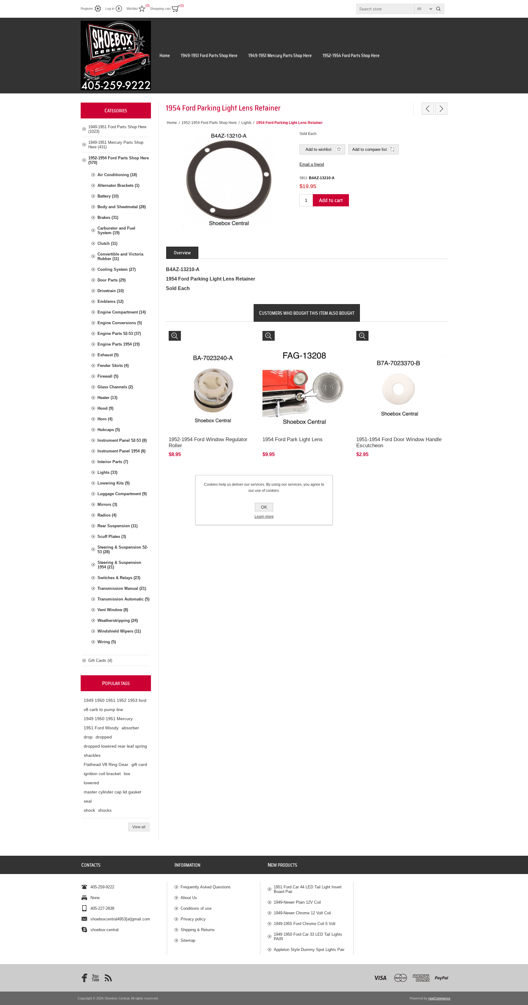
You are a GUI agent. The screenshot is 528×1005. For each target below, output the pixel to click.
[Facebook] (82, 978)
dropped (104, 737)
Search (438, 9)
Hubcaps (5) (108, 429)
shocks (105, 810)
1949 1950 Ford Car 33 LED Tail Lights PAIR (308, 936)
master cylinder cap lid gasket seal (112, 796)
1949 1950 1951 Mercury (108, 718)
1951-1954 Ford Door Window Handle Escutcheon (399, 442)
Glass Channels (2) (115, 387)
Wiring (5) (106, 642)
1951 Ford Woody (101, 727)
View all (138, 827)
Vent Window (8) (112, 610)
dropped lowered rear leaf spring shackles (115, 751)
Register (87, 8)
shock (89, 810)
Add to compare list (369, 149)
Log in (109, 8)
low (127, 773)
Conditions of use (196, 908)
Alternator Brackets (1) (118, 185)
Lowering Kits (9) (113, 483)
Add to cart (331, 200)
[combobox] (395, 9)
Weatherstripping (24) (117, 620)
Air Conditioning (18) (117, 174)
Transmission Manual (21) (121, 588)
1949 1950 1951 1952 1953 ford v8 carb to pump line (115, 705)
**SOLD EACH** (186, 337)
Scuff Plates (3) (111, 536)
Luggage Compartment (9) (122, 494)
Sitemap (188, 940)
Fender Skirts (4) (113, 365)
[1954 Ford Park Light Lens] (306, 375)
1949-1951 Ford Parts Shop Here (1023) (117, 129)
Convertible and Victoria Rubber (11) (120, 256)
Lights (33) (107, 472)
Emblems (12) (110, 301)
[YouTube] (95, 978)
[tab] (182, 253)
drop (88, 737)
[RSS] (108, 978)
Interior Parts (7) (112, 461)
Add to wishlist (319, 149)
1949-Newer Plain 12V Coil (297, 902)
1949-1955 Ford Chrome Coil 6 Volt (305, 923)
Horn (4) (104, 419)
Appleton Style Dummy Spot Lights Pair (309, 949)
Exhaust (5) (108, 355)
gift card (139, 764)
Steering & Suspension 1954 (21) (119, 564)
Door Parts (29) (111, 280)
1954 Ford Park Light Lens (292, 439)
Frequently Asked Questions (206, 887)
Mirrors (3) (107, 504)
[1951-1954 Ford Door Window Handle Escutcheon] (400, 375)
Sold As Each (277, 337)
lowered (91, 782)
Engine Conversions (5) (119, 323)
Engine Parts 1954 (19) (118, 344)
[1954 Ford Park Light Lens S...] (428, 109)
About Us (189, 897)
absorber (130, 727)
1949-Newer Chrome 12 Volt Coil (302, 913)
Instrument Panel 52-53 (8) (122, 440)
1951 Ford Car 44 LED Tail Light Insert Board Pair (308, 889)
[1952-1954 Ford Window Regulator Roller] (213, 375)
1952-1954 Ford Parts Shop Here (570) (118, 160)
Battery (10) (108, 196)
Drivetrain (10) (110, 290)
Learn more (264, 516)
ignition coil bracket (102, 773)
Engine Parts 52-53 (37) (119, 333)
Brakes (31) (107, 217)
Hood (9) (105, 408)
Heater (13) (107, 397)
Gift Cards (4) (100, 660)
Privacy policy (193, 919)
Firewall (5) (107, 376)
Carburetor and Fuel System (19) (116, 230)
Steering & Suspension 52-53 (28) (122, 549)
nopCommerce (439, 998)
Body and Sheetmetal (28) (121, 207)
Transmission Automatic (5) (123, 599)
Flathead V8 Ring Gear (106, 764)
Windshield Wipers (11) (119, 631)
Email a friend (311, 164)
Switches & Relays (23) (118, 577)
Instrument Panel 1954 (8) (121, 451)
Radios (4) (106, 515)
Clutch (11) (107, 243)
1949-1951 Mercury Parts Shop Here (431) (115, 144)
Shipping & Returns (198, 929)
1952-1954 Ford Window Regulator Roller (208, 442)
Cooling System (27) (116, 269)
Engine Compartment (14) (121, 312)
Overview (182, 252)
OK (264, 507)
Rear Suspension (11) (117, 526)
